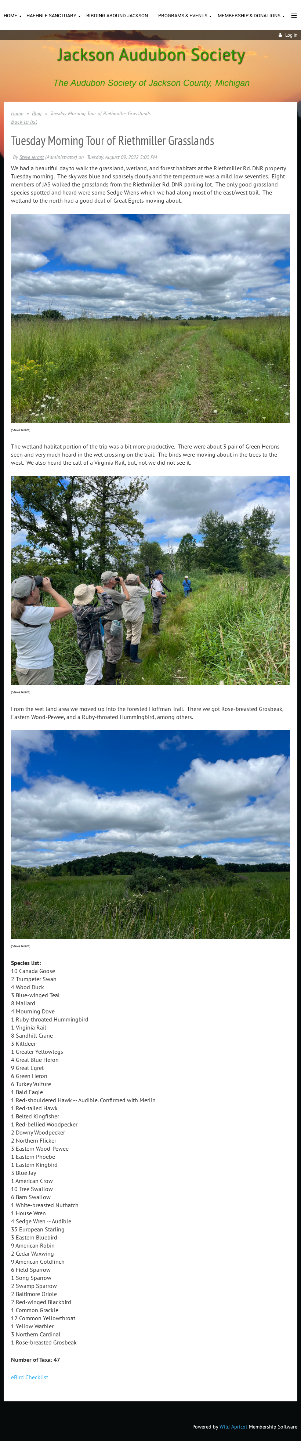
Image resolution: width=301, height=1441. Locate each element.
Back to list (24, 121)
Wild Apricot (233, 1426)
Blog (36, 113)
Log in (291, 35)
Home (17, 113)
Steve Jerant (31, 157)
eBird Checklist (29, 1377)
